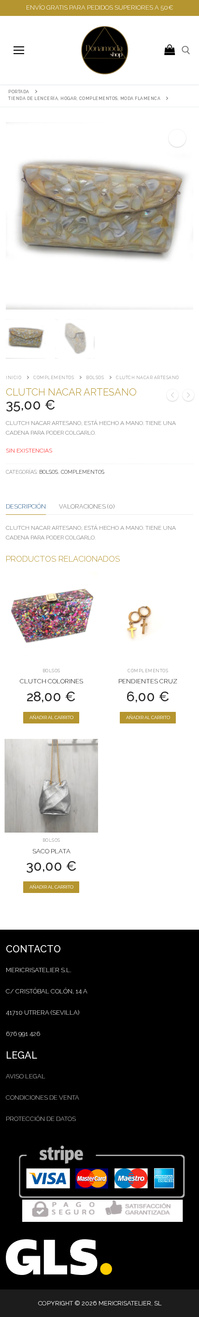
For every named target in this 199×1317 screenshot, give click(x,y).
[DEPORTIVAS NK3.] (188, 396)
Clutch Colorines (51, 681)
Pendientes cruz (147, 681)
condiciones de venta (42, 1097)
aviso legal (25, 1076)
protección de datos (41, 1118)
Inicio (13, 377)
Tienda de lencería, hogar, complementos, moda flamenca (84, 98)
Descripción (26, 506)
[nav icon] (18, 49)
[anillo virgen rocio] (172, 396)
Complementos (53, 377)
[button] (177, 138)
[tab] (26, 506)
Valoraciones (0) (86, 506)
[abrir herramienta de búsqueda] (186, 50)
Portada (18, 91)
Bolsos (95, 377)
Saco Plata (51, 851)
